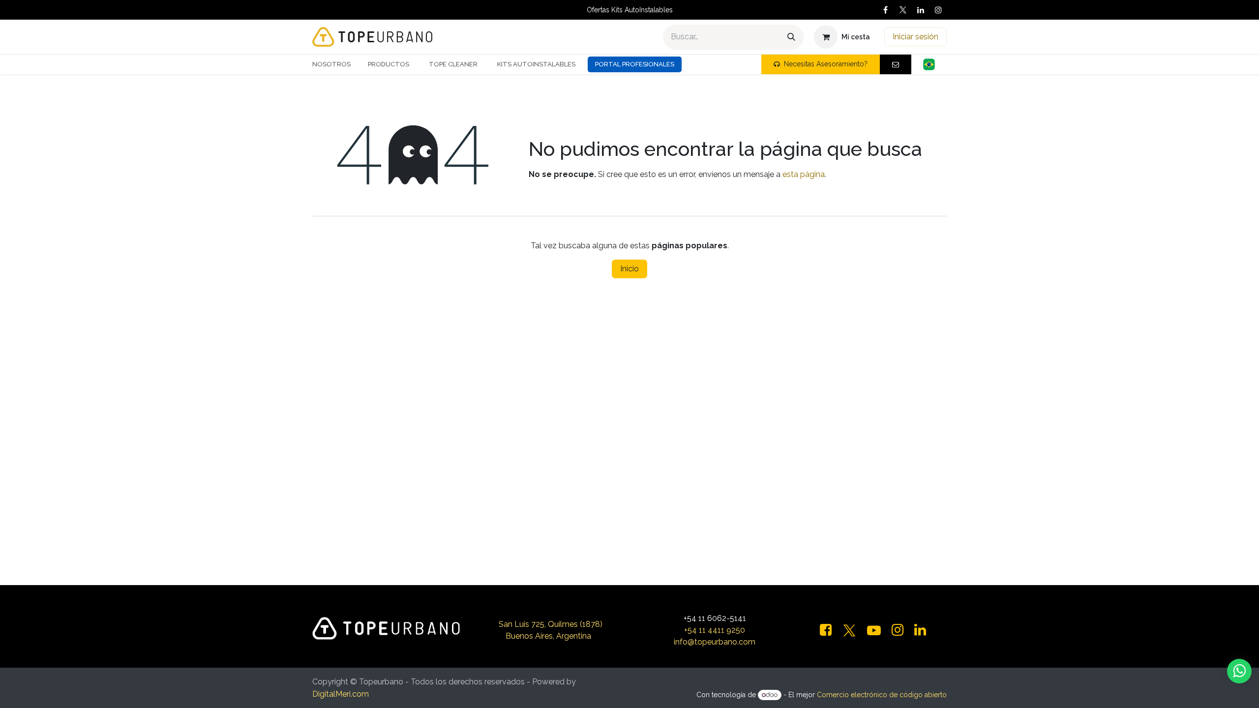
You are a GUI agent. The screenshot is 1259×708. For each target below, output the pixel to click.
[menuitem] (335, 64)
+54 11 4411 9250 (714, 630)
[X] (903, 10)
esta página (803, 174)
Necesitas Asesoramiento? (826, 64)
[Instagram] (938, 10)
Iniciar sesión (915, 36)
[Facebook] (885, 10)
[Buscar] (791, 37)
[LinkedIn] (921, 10)
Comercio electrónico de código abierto (882, 695)
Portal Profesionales (634, 64)
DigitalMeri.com (340, 694)
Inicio (629, 268)
